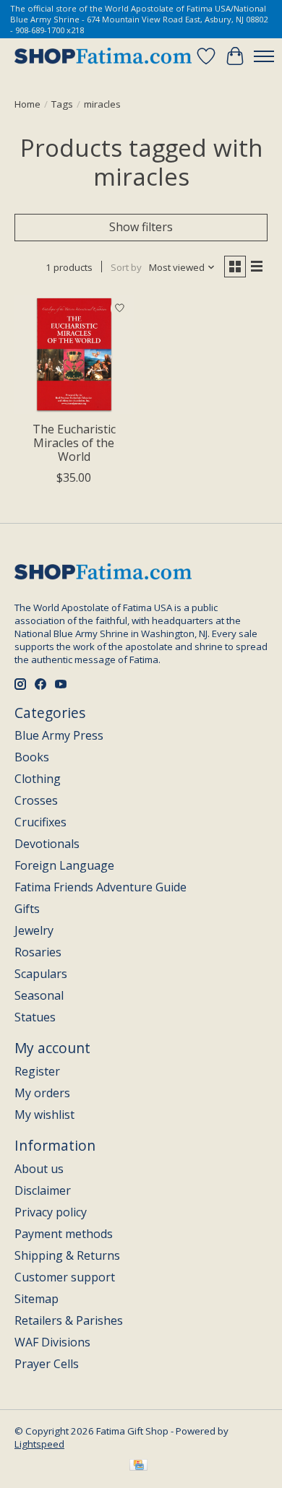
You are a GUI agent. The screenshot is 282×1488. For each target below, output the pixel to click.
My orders (42, 1093)
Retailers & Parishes (68, 1320)
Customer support (64, 1277)
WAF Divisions (52, 1342)
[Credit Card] (138, 1466)
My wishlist (44, 1115)
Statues (35, 1017)
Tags (62, 104)
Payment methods (63, 1234)
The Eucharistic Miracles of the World (74, 442)
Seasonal (39, 995)
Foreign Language (64, 865)
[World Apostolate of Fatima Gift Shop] (103, 56)
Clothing (37, 779)
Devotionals (47, 844)
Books (31, 757)
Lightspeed (39, 1443)
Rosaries (37, 952)
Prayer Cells (46, 1364)
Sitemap (36, 1299)
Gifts (27, 909)
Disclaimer (42, 1190)
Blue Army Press (58, 735)
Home (27, 104)
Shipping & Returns (67, 1255)
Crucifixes (40, 822)
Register (37, 1071)
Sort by (126, 267)
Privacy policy (50, 1212)
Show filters (141, 227)
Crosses (36, 800)
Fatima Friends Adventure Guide (100, 887)
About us (39, 1169)
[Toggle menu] (263, 56)
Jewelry (34, 930)
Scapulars (40, 974)
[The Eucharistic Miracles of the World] (74, 354)
